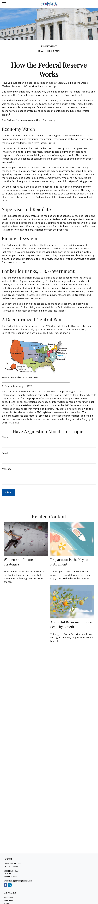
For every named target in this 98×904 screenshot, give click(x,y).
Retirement (8, 897)
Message (6, 468)
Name (5, 437)
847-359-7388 (15, 863)
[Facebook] (5, 885)
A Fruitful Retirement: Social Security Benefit (72, 624)
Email (5, 453)
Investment (8, 900)
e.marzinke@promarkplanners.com (18, 881)
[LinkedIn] (10, 885)
